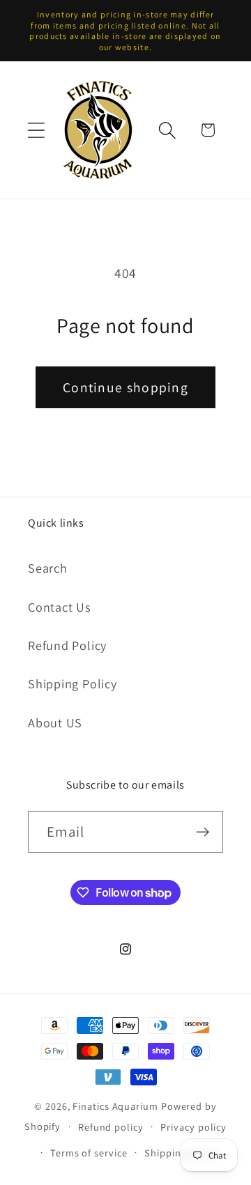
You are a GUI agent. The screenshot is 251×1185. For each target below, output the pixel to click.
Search (48, 567)
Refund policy (111, 1126)
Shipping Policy (72, 683)
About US (55, 722)
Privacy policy (193, 1126)
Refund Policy (67, 645)
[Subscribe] (202, 832)
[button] (36, 130)
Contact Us (59, 606)
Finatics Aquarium (115, 1106)
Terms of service (89, 1152)
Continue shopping (125, 387)
